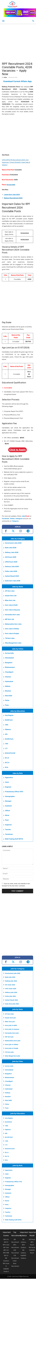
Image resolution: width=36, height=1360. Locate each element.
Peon (7, 820)
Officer (7, 810)
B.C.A (7, 758)
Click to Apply (17, 449)
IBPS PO (6, 1239)
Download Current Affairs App (17, 81)
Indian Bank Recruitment (15, 1263)
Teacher (8, 829)
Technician (9, 834)
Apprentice (9, 777)
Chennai (8, 677)
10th (6, 725)
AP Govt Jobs (9, 591)
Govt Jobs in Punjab (12, 633)
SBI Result (32, 1239)
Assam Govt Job (11, 595)
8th (6, 734)
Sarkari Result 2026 (12, 576)
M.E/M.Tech (9, 739)
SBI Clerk (6, 1247)
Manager (8, 801)
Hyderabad (9, 681)
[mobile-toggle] (3, 21)
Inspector (8, 825)
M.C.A (7, 762)
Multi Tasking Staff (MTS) (14, 839)
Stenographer (10, 796)
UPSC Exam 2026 (11, 562)
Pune (7, 705)
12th (6, 744)
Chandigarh (9, 672)
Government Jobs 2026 (13, 543)
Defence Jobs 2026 (12, 566)
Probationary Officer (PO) (14, 791)
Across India (11, 185)
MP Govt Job (9, 619)
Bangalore (8, 662)
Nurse (7, 815)
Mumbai (8, 691)
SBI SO (6, 1255)
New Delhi (8, 696)
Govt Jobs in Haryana (12, 610)
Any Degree (9, 715)
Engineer (8, 787)
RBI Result (32, 1247)
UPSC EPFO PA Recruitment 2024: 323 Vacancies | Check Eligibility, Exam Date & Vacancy (16, 162)
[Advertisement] (18, 43)
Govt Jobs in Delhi (11, 605)
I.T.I (6, 748)
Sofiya (5, 77)
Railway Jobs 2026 (11, 552)
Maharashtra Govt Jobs (13, 624)
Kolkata (7, 686)
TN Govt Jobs (9, 638)
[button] (33, 21)
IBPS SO (6, 1250)
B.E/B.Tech (9, 720)
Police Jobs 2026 (11, 571)
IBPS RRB (6, 1253)
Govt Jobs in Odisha (12, 629)
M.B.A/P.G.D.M (10, 753)
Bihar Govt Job (10, 600)
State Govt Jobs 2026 (12, 581)
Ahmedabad (9, 658)
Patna (7, 700)
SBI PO (6, 1242)
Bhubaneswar (10, 667)
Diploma (8, 729)
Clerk (7, 782)
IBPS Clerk (6, 1245)
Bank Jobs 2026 (10, 548)
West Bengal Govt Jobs (13, 643)
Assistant (8, 806)
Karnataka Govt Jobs (12, 614)
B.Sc (6, 767)
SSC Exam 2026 (10, 557)
